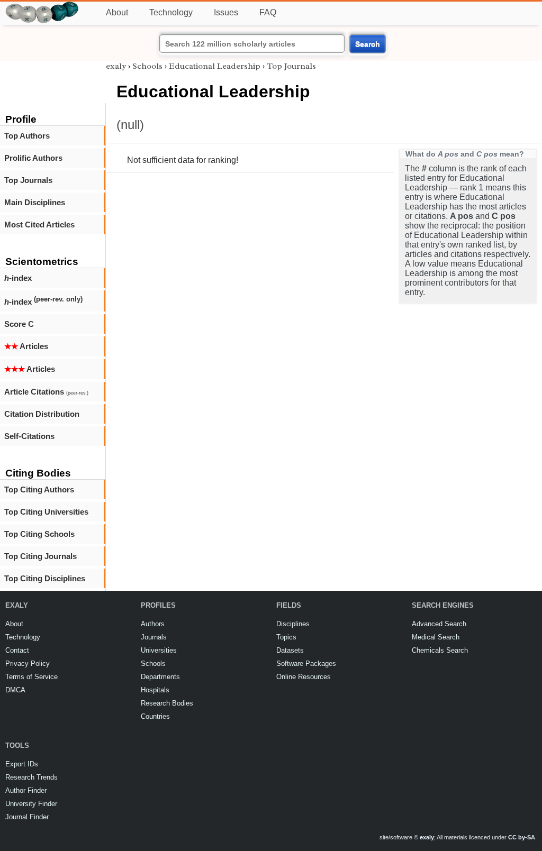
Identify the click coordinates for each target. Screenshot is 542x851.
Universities (159, 650)
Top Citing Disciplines (44, 578)
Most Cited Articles (39, 224)
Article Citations (46, 391)
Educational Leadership (214, 66)
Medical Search (435, 637)
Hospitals (155, 690)
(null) (130, 124)
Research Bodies (167, 703)
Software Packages (306, 663)
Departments (160, 677)
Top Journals (28, 180)
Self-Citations (29, 436)
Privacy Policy (27, 663)
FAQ (267, 12)
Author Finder (26, 790)
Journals (154, 637)
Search (367, 44)
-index (18, 277)
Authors (153, 624)
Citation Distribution (41, 413)
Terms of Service (31, 677)
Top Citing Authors (39, 489)
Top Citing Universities (46, 511)
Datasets (290, 650)
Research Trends (31, 777)
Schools (147, 66)
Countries (155, 716)
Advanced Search (439, 624)
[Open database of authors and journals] (42, 6)
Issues (226, 12)
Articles (26, 346)
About (117, 12)
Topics (286, 637)
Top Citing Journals (40, 556)
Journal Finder (27, 817)
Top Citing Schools (39, 533)
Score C (19, 323)
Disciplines (293, 624)
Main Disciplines (34, 202)
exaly (116, 66)
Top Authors (27, 135)
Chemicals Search (440, 650)
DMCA (15, 690)
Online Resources (303, 677)
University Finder (31, 804)
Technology (171, 12)
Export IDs (21, 764)
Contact (17, 650)
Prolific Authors (33, 157)
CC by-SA (521, 837)
